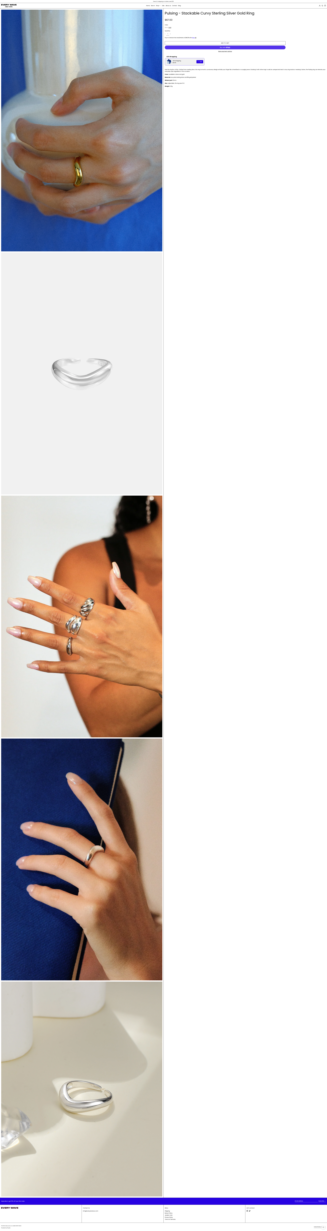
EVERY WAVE (18, 1225)
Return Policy (168, 1213)
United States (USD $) (319, 1226)
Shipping (167, 1211)
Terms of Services (170, 1219)
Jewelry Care (168, 1215)
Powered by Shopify (5, 1228)
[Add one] (170, 34)
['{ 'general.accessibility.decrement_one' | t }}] (165, 34)
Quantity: (167, 31)
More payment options (225, 51)
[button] (322, 6)
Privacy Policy (169, 1217)
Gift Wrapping (177, 61)
